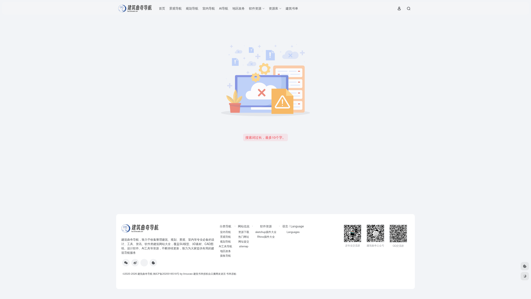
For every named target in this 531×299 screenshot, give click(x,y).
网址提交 (243, 241)
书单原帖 (231, 273)
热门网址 (243, 237)
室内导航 (208, 8)
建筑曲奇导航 (130, 239)
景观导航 (175, 8)
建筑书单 (292, 8)
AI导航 (223, 8)
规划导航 (192, 8)
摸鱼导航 (225, 255)
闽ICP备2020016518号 (166, 273)
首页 (162, 8)
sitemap (243, 246)
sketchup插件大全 (265, 232)
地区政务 (238, 8)
